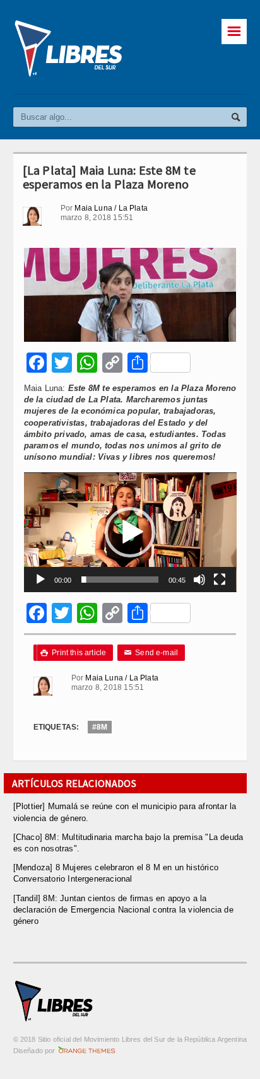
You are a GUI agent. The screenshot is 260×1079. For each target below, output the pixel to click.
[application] (130, 532)
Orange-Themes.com (86, 1050)
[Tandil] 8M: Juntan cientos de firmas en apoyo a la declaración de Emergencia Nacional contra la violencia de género (123, 910)
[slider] (119, 579)
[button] (130, 532)
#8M (100, 727)
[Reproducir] (40, 579)
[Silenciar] (199, 579)
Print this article (73, 652)
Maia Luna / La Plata (111, 208)
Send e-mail (151, 652)
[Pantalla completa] (219, 579)
